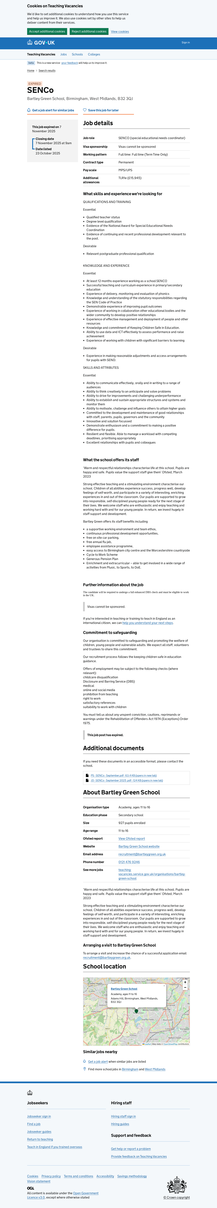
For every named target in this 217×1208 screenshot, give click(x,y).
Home (30, 70)
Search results (47, 70)
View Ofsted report (132, 838)
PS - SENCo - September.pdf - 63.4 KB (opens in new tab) (124, 775)
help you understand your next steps (147, 623)
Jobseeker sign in (39, 1116)
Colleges (94, 54)
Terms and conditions (78, 1176)
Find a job (34, 1124)
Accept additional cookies (47, 31)
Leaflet (147, 1044)
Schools (77, 54)
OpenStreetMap (170, 1044)
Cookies (32, 1176)
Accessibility (105, 1176)
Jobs (63, 54)
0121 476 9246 (129, 862)
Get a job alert (98, 1062)
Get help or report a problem (131, 1149)
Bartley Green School (124, 988)
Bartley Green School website (139, 846)
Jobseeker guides (39, 1132)
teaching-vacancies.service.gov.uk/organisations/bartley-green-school (152, 874)
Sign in (186, 42)
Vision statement (38, 1181)
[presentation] (136, 1011)
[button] (136, 1011)
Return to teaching (40, 1139)
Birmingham (130, 1069)
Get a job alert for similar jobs (53, 110)
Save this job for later (103, 110)
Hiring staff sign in (123, 1116)
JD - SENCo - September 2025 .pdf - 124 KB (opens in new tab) (127, 780)
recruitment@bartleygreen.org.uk (142, 854)
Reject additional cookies (89, 31)
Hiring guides (120, 1124)
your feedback (70, 62)
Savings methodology (132, 1176)
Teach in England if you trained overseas (54, 1147)
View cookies (120, 31)
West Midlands (155, 1069)
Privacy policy (51, 1176)
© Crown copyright (176, 1197)
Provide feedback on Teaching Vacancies (139, 1156)
